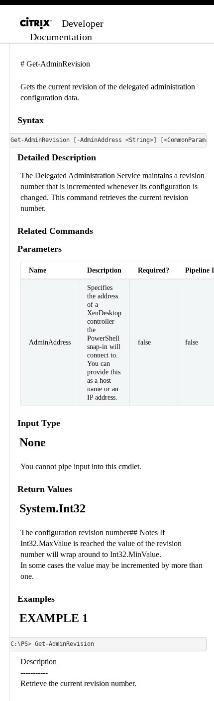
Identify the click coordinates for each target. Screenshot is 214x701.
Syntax (30, 120)
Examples (36, 599)
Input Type (38, 423)
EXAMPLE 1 (53, 618)
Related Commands (55, 231)
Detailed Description (56, 157)
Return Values (44, 489)
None (32, 442)
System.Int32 (52, 508)
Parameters (39, 249)
